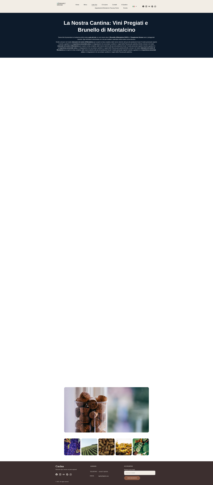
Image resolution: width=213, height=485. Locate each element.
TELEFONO (93, 471)
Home (77, 4)
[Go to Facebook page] (143, 6)
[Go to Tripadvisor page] (149, 6)
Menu (85, 4)
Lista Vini (94, 4)
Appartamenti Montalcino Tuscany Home (107, 8)
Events (125, 8)
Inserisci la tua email (129, 469)
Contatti (114, 4)
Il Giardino (124, 4)
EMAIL (92, 476)
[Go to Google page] (152, 6)
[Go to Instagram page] (146, 6)
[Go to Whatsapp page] (155, 6)
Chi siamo (105, 4)
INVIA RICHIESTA (132, 478)
